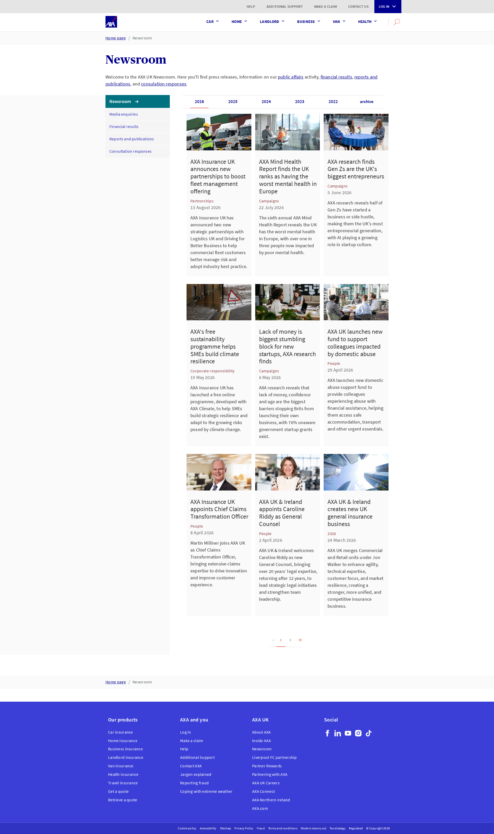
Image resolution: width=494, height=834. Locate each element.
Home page (115, 37)
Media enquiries (123, 114)
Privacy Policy (243, 828)
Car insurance (120, 732)
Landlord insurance (125, 757)
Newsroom (142, 37)
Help (251, 6)
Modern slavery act (313, 828)
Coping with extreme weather (206, 791)
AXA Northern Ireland (271, 799)
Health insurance (123, 774)
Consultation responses (130, 151)
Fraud (261, 828)
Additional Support (285, 6)
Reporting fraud (194, 782)
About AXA (261, 732)
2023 (299, 101)
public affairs (291, 77)
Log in (384, 6)
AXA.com (260, 808)
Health (365, 21)
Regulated (356, 828)
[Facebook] (327, 733)
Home (237, 21)
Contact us (358, 6)
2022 (333, 101)
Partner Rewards (267, 765)
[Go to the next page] (298, 640)
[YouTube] (348, 733)
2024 (266, 101)
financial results (336, 77)
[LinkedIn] (337, 733)
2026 (199, 101)
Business (306, 21)
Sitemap (225, 828)
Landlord (269, 21)
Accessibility (208, 828)
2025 (232, 101)
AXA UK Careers (266, 782)
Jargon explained (195, 774)
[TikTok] (368, 733)
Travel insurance (123, 782)
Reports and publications (131, 138)
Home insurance (122, 740)
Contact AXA (191, 765)
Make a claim (325, 6)
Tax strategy (338, 828)
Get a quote (118, 791)
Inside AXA (261, 740)
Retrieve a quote (122, 799)
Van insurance (121, 765)
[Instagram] (358, 733)
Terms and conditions (282, 828)
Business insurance (125, 748)
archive (367, 101)
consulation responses (163, 84)
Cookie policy (187, 828)
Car (210, 21)
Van (336, 21)
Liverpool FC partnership (274, 757)
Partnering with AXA (269, 774)
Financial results (123, 126)
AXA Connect (263, 791)
